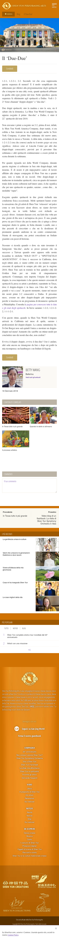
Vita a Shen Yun (29, 761)
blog (29, 819)
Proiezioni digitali (29, 846)
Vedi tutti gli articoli (33, 377)
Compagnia (29, 747)
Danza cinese (29, 833)
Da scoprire (29, 828)
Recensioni (29, 798)
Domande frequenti (29, 778)
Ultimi (29, 788)
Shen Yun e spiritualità (29, 771)
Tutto (6, 628)
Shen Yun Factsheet (29, 764)
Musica (29, 836)
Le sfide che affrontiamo (30, 768)
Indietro (9, 13)
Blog (18, 14)
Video (29, 784)
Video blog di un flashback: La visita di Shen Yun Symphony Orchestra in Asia (46, 519)
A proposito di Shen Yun (29, 791)
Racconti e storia (29, 852)
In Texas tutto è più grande (15, 515)
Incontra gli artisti (29, 774)
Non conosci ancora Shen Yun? (29, 755)
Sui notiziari (29, 801)
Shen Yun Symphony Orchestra (29, 758)
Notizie (15, 628)
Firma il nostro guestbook (29, 735)
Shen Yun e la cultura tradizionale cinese (29, 855)
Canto (29, 839)
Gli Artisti (29, 795)
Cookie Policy (13, 935)
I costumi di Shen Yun (29, 842)
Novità (29, 812)
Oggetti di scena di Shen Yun (29, 849)
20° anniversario (29, 751)
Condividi (9, 68)
